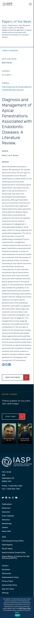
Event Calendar (8, 516)
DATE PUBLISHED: (9, 59)
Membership (7, 524)
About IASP (6, 531)
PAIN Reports (7, 545)
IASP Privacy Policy (25, 608)
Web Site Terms (8, 589)
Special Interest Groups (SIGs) (13, 553)
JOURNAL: (6, 71)
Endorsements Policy (10, 577)
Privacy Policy (7, 581)
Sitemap (5, 593)
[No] (32, 607)
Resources (6, 508)
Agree (17, 615)
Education (6, 512)
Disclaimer (6, 570)
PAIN (4, 537)
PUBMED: (6, 83)
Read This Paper (12, 377)
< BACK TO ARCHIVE (10, 51)
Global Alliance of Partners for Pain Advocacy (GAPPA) (16, 557)
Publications (7, 504)
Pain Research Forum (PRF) (13, 541)
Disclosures (6, 573)
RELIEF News (7, 549)
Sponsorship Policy (9, 585)
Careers (5, 527)
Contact (5, 566)
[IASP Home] (7, 4)
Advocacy (6, 520)
